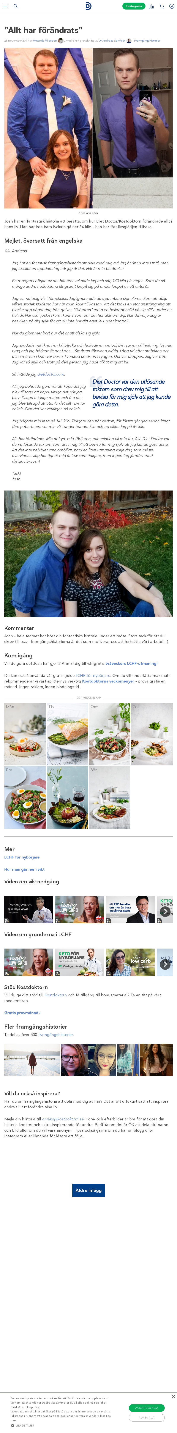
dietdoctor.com (50, 374)
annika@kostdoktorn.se (63, 1119)
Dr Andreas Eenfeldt (112, 40)
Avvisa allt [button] (147, 1417)
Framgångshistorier (147, 40)
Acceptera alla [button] (146, 1407)
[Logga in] (172, 6)
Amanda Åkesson (45, 40)
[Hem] (88, 6)
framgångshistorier (55, 1034)
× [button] (173, 1396)
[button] (61, 1425)
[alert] (88, 1413)
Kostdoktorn (55, 995)
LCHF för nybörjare (93, 675)
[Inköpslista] (161, 6)
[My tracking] (151, 6)
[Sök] (15, 6)
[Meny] (5, 6)
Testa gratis (134, 6)
